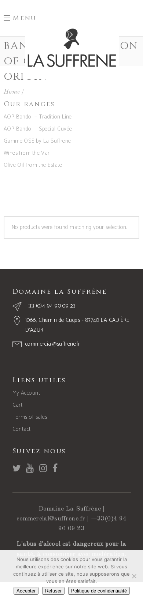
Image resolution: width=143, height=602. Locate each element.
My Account (26, 393)
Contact (21, 429)
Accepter (26, 591)
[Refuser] (134, 576)
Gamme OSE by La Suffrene (37, 141)
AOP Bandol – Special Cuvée (38, 128)
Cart (17, 405)
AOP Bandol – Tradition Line (38, 116)
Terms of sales (29, 417)
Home (12, 92)
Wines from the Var (27, 153)
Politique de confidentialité (99, 591)
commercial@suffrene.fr (50, 519)
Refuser (53, 591)
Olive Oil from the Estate (33, 165)
